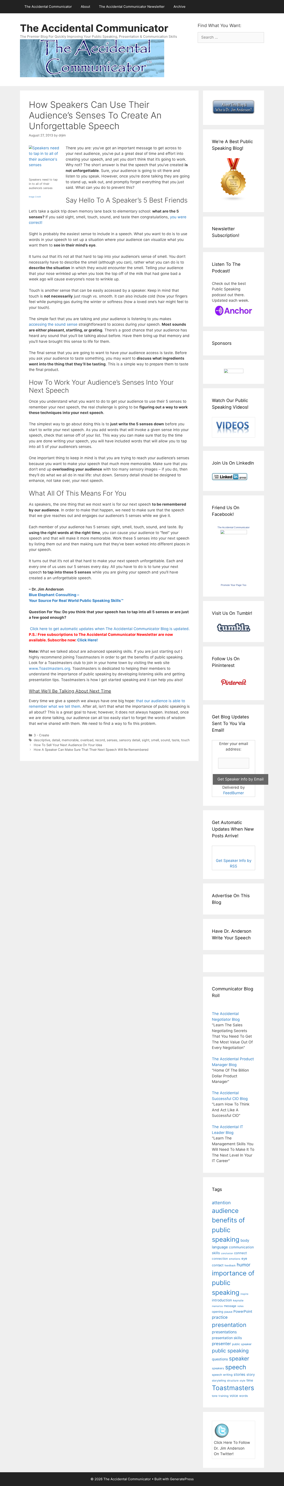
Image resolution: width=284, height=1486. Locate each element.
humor (243, 1264)
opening (217, 1311)
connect (240, 1253)
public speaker (242, 1344)
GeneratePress (182, 1479)
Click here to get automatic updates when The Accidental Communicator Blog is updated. (109, 629)
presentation (229, 1324)
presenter (221, 1343)
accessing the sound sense (53, 324)
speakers (218, 1368)
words (243, 1395)
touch (185, 740)
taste (175, 740)
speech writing (222, 1374)
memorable (70, 740)
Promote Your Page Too (233, 585)
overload (86, 740)
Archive (179, 6)
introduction (222, 1300)
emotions (234, 1258)
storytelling (219, 1380)
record (100, 740)
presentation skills (227, 1338)
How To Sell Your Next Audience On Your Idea (68, 745)
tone (214, 1395)
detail (56, 740)
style (242, 1380)
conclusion (227, 1253)
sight (145, 740)
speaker (239, 1358)
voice (234, 1395)
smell (155, 740)
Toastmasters (233, 1388)
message (230, 1306)
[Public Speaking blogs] (233, 200)
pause (228, 1311)
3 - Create (41, 735)
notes (240, 1306)
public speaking (230, 1351)
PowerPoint (242, 1311)
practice (220, 1317)
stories (239, 1374)
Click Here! (87, 640)
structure (233, 1380)
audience (225, 1210)
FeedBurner (233, 793)
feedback (230, 1265)
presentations (224, 1332)
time (250, 1380)
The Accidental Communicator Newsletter (132, 6)
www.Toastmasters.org (49, 668)
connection (220, 1258)
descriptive (42, 740)
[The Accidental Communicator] (233, 533)
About (85, 6)
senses (112, 740)
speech (235, 1367)
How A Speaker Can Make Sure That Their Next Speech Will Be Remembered (91, 749)
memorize (217, 1306)
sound (165, 740)
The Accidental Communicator (48, 6)
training (224, 1395)
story (251, 1374)
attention (221, 1202)
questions (220, 1359)
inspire (244, 1294)
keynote (238, 1300)
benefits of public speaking (228, 1229)
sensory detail (129, 740)
